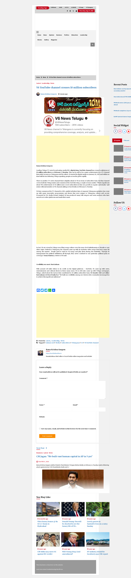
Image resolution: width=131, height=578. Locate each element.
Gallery (46, 40)
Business (59, 35)
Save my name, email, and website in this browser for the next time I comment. (68, 429)
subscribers (66, 343)
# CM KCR (73, 7)
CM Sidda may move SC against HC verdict (46, 553)
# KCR (60, 7)
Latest (38, 83)
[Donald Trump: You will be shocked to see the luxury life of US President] (73, 509)
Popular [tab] (117, 140)
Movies (39, 40)
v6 (82, 343)
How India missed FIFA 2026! (122, 97)
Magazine (54, 40)
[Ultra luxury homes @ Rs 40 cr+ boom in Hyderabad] (48, 509)
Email (75, 405)
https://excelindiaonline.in (53, 353)
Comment (43, 378)
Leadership (83, 35)
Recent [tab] (127, 140)
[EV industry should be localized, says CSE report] (97, 539)
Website (42, 417)
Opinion (51, 35)
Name (42, 405)
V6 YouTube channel (91, 343)
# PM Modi (53, 7)
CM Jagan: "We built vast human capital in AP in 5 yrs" (64, 456)
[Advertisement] (65, 60)
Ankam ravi (50, 343)
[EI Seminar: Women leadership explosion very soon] (118, 169)
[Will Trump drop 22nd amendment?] (73, 539)
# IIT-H (66, 7)
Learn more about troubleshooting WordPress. (49, 569)
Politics (66, 35)
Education (74, 35)
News (45, 35)
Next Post (40, 448)
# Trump (81, 7)
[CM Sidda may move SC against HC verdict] (48, 539)
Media (58, 343)
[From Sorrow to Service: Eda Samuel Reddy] (118, 148)
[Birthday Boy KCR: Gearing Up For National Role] (118, 159)
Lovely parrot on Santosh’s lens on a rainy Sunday (97, 524)
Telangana (75, 343)
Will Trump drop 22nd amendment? (71, 553)
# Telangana (89, 7)
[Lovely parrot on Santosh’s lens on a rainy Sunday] (97, 509)
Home (39, 35)
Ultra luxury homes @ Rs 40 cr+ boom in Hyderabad (47, 524)
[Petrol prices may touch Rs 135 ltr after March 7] (118, 191)
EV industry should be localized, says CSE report (97, 553)
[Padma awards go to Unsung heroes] (118, 180)
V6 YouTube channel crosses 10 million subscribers (66, 87)
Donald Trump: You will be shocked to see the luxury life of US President (71, 524)
